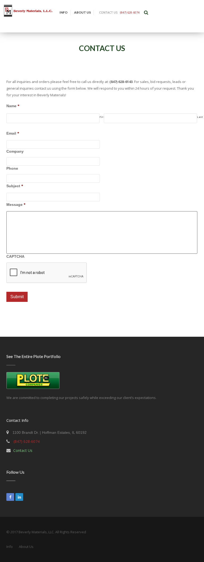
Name (12, 105)
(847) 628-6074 (129, 12)
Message (16, 204)
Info (63, 12)
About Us (82, 12)
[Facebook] (10, 497)
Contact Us (22, 450)
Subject (14, 186)
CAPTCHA (15, 256)
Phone (12, 168)
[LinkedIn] (19, 497)
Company (15, 151)
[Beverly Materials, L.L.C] (28, 16)
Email (12, 133)
